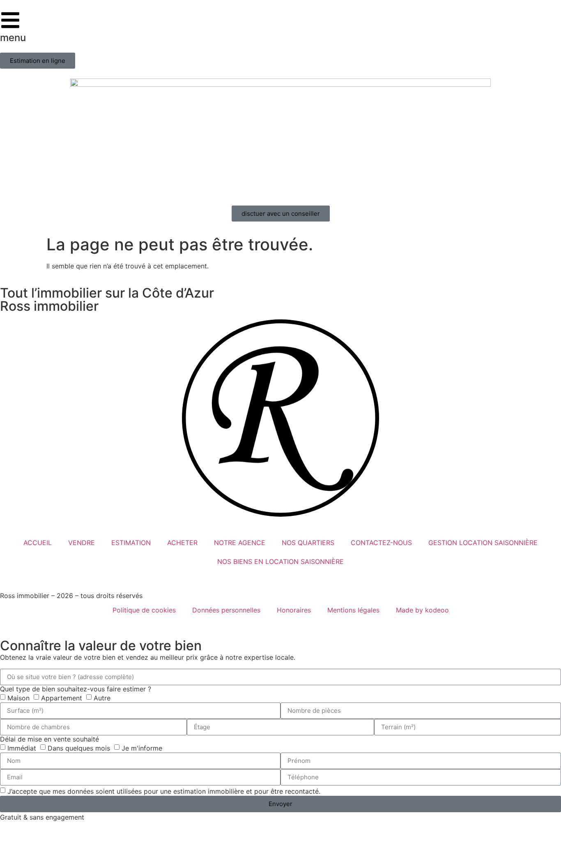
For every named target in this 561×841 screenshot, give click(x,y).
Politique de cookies (144, 610)
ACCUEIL (37, 542)
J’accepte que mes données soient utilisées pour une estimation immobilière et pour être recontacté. (163, 791)
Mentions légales (353, 610)
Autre (102, 697)
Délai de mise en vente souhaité (49, 739)
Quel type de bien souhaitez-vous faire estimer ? (75, 689)
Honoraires (294, 610)
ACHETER (182, 542)
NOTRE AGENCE (239, 542)
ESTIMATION (131, 542)
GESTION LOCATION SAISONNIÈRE (483, 542)
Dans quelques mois (79, 748)
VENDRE (81, 542)
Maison (18, 697)
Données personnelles (226, 610)
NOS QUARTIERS (308, 542)
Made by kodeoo (422, 610)
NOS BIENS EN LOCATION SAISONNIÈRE (280, 561)
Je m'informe (142, 748)
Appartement (61, 697)
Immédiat (21, 748)
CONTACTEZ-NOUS (381, 542)
